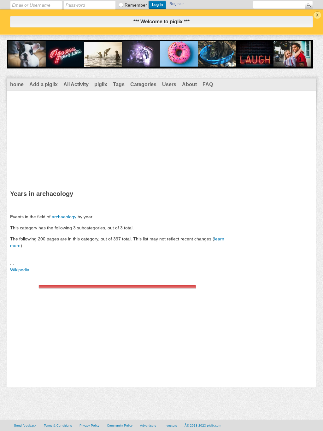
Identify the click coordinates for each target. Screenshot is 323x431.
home (17, 84)
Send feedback (25, 425)
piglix (100, 84)
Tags (119, 84)
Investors (170, 425)
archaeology (64, 216)
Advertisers (148, 425)
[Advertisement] (161, 138)
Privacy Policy (89, 425)
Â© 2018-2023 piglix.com (203, 425)
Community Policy (119, 425)
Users (169, 84)
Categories (143, 84)
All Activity (76, 84)
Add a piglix (43, 84)
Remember (136, 5)
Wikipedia (19, 269)
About (189, 84)
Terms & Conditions (58, 425)
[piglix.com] (160, 64)
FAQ (208, 84)
